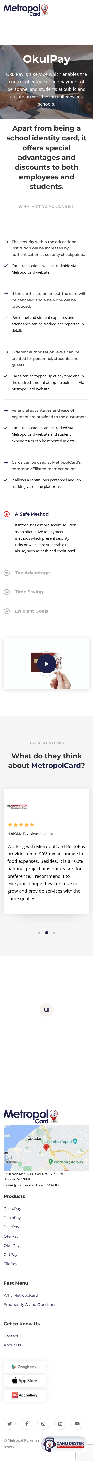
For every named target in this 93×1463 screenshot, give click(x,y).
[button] (39, 932)
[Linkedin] (60, 1424)
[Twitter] (10, 1424)
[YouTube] (77, 1424)
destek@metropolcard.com (24, 1185)
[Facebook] (26, 1424)
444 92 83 (52, 1185)
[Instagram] (43, 1424)
